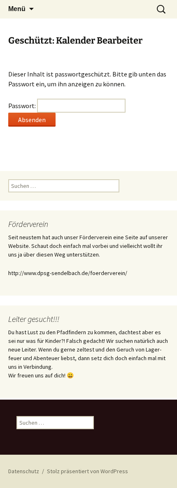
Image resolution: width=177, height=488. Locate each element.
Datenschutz (23, 471)
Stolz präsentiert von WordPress (87, 471)
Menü (17, 8)
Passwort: (22, 106)
